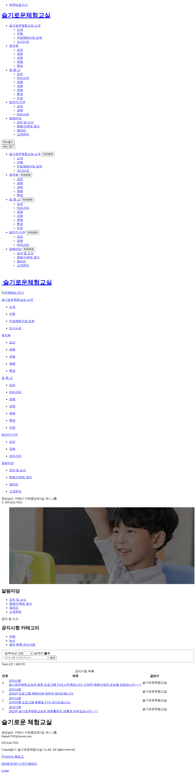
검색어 (42, 653)
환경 (20, 66)
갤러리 (21, 130)
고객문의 (23, 134)
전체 (12, 636)
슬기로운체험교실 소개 (25, 25)
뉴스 (12, 640)
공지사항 (22, 644)
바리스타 (23, 78)
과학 (20, 57)
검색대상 (11, 653)
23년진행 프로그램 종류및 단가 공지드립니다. (40, 702)
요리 (20, 49)
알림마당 (15, 118)
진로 (20, 98)
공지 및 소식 (25, 122)
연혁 (20, 33)
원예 (20, 62)
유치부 (13, 45)
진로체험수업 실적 (29, 37)
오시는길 (23, 41)
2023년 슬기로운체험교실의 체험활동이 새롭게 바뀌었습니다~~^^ (53, 711)
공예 (20, 53)
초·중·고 (14, 70)
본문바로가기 (18, 5)
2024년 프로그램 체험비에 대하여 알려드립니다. (41, 693)
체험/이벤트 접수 (28, 126)
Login (5, 770)
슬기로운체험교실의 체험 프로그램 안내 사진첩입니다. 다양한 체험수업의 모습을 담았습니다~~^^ (75, 684)
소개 (20, 29)
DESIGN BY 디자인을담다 (19, 763)
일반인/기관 (17, 102)
